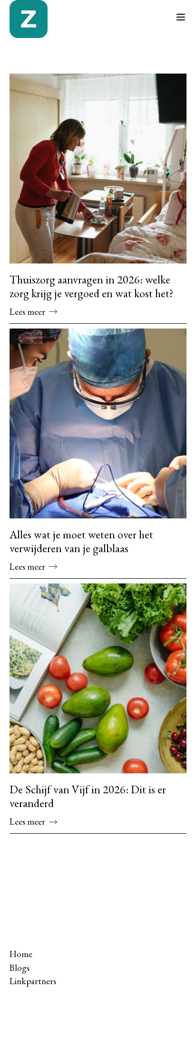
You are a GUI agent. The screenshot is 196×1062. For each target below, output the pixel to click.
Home (21, 954)
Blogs (19, 968)
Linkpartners (33, 981)
